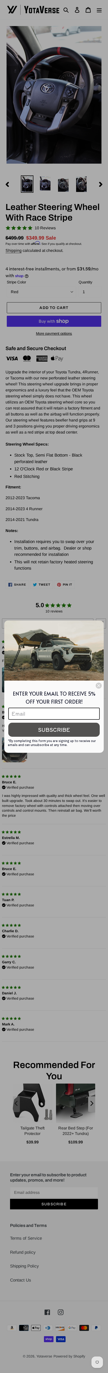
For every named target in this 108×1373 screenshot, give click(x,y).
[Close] (99, 686)
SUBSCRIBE (54, 729)
